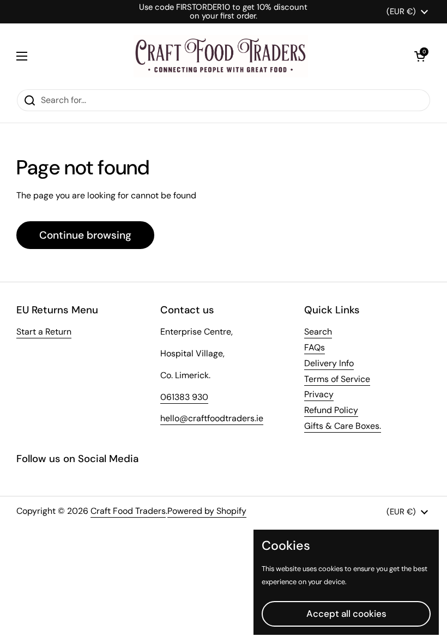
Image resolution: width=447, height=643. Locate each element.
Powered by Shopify (206, 511)
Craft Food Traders (128, 511)
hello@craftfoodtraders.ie (211, 418)
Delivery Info (329, 363)
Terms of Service (337, 379)
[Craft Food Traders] (221, 56)
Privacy (319, 394)
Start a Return (43, 331)
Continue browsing (85, 235)
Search (318, 331)
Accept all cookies (346, 614)
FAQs (314, 347)
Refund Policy (331, 410)
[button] (420, 56)
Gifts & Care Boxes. (342, 426)
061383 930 (184, 397)
